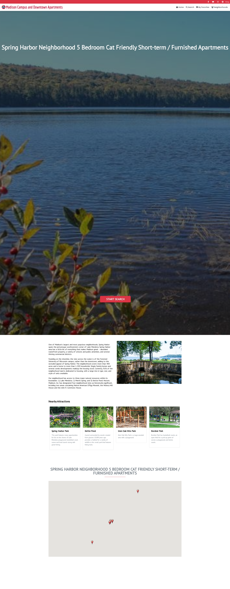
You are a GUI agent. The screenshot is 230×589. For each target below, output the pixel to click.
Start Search (115, 299)
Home (181, 7)
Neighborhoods (221, 7)
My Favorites (203, 7)
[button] (137, 491)
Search (190, 7)
